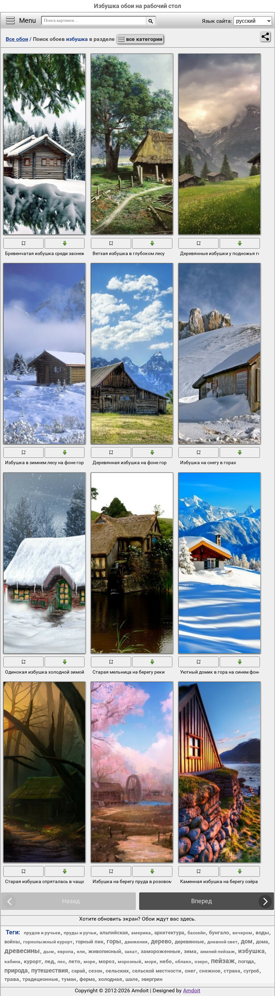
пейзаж (223, 961)
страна (232, 971)
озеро (201, 961)
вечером (242, 932)
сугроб (251, 971)
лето (74, 961)
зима (190, 951)
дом (247, 941)
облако (183, 961)
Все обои (17, 39)
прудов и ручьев (42, 932)
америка (141, 932)
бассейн (196, 932)
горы (114, 941)
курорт (32, 961)
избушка (251, 951)
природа (16, 970)
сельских (117, 971)
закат (130, 951)
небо (166, 961)
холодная (110, 979)
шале (131, 979)
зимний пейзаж (217, 951)
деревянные (189, 942)
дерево (161, 941)
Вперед (201, 901)
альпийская (114, 933)
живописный (104, 951)
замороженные (160, 951)
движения (136, 941)
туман (68, 979)
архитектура (169, 933)
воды (262, 932)
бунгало (219, 932)
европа (65, 951)
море (89, 961)
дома (262, 942)
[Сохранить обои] (65, 242)
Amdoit (191, 990)
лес (61, 961)
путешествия (49, 970)
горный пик (89, 942)
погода (246, 961)
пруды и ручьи (80, 932)
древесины (22, 951)
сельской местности (156, 971)
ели (81, 951)
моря (150, 961)
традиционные (40, 979)
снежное (209, 971)
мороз (106, 961)
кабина (12, 961)
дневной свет (222, 941)
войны (12, 942)
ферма (87, 979)
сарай (78, 971)
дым (48, 951)
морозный (129, 961)
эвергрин (152, 979)
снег (190, 971)
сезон (95, 971)
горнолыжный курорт (47, 941)
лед (49, 961)
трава (11, 979)
